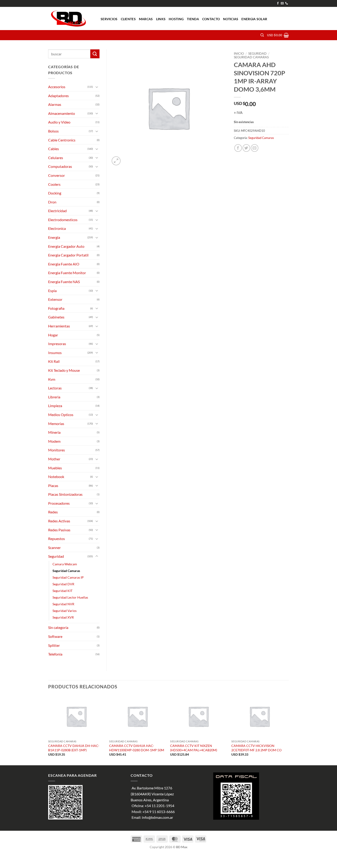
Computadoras (60, 166)
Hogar (53, 335)
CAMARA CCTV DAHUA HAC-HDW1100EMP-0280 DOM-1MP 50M (136, 748)
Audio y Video (59, 122)
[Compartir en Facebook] (238, 148)
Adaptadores (58, 95)
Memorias (56, 423)
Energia (54, 237)
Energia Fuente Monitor (67, 272)
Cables (53, 148)
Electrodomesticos (62, 219)
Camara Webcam (64, 564)
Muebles (55, 468)
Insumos (55, 352)
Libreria (54, 397)
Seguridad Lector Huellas (70, 597)
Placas (53, 485)
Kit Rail (54, 361)
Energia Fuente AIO (63, 264)
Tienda (193, 19)
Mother (54, 459)
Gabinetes (56, 317)
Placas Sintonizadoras (65, 494)
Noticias (230, 19)
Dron (52, 202)
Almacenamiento (61, 113)
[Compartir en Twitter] (246, 148)
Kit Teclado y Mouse (64, 370)
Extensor (55, 299)
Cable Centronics (61, 140)
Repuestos (56, 538)
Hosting (176, 19)
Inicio (239, 53)
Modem (54, 441)
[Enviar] (94, 53)
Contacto (211, 19)
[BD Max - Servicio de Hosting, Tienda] (71, 18)
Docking (54, 193)
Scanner (54, 547)
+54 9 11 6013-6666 (158, 811)
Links (161, 19)
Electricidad (57, 210)
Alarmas (54, 104)
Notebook (56, 476)
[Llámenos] (286, 3)
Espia (52, 290)
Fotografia (56, 308)
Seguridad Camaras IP (68, 577)
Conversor (56, 175)
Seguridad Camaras (251, 57)
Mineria (54, 432)
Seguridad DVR (63, 584)
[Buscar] (262, 35)
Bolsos (53, 131)
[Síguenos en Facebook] (277, 3)
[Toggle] (96, 87)
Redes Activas (59, 521)
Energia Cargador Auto (66, 246)
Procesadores (59, 503)
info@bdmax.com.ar (157, 817)
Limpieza (55, 405)
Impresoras (57, 343)
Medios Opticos (60, 414)
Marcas (146, 19)
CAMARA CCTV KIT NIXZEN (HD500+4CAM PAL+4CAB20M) (193, 748)
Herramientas (59, 326)
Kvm (51, 379)
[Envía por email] (254, 148)
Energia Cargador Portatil (68, 255)
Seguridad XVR (63, 617)
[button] (278, 35)
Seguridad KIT (62, 591)
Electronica (57, 228)
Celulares (55, 157)
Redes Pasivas (59, 530)
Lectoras (55, 388)
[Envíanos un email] (282, 3)
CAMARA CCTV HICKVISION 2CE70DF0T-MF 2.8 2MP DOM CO (256, 748)
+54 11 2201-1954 (159, 805)
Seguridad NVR (63, 604)
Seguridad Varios (64, 611)
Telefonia (55, 654)
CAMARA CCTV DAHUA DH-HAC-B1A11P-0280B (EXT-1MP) (73, 748)
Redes (53, 512)
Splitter (54, 645)
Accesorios (56, 86)
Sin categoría (58, 627)
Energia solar (254, 19)
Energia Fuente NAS (64, 281)
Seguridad (257, 53)
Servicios (109, 19)
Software (55, 636)
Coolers (54, 184)
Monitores (56, 450)
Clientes (128, 19)
